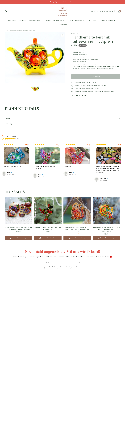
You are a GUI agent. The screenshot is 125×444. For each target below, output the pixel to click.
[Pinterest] (82, 96)
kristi (9, 172)
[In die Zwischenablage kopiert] (85, 96)
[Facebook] (77, 96)
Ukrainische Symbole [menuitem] (107, 20)
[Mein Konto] (115, 11)
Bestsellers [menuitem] (12, 20)
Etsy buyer (103, 178)
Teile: (73, 95)
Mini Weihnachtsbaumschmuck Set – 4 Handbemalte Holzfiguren (18, 228)
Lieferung (8, 124)
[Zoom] (62, 35)
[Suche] (6, 11)
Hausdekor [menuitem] (92, 20)
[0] (118, 11)
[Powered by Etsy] (27, 144)
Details (7, 118)
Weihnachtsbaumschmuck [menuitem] (54, 20)
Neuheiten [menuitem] (22, 20)
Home (6, 30)
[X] (80, 96)
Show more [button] (100, 172)
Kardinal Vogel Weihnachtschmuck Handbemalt (48, 228)
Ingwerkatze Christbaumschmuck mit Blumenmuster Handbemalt (77, 228)
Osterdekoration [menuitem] (35, 20)
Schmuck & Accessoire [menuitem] (76, 20)
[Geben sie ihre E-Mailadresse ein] (79, 262)
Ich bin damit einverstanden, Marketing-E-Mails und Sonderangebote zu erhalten (63, 268)
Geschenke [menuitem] (62, 24)
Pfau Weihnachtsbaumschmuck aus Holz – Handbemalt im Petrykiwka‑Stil (106, 229)
